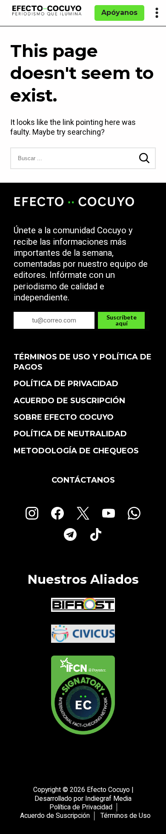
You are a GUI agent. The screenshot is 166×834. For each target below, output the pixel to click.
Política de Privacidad (66, 383)
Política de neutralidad (70, 433)
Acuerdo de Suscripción (69, 400)
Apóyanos (119, 12)
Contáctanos (83, 480)
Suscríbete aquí (121, 320)
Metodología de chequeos (76, 450)
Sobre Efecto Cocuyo (64, 417)
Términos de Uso (125, 815)
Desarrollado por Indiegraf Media (83, 798)
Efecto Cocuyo (108, 790)
